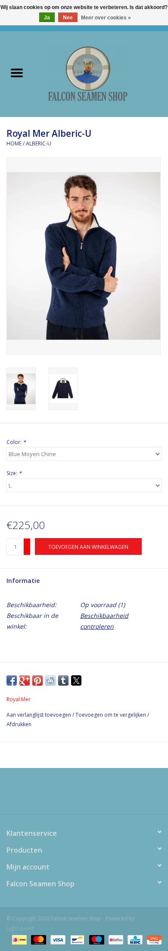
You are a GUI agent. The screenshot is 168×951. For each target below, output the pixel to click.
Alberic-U (38, 143)
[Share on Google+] (24, 680)
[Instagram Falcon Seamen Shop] (92, 794)
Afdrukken (18, 724)
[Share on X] (76, 680)
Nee (68, 18)
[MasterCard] (37, 939)
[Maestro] (96, 939)
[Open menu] (17, 72)
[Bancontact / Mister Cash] (76, 939)
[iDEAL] (18, 939)
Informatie (23, 580)
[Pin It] (37, 680)
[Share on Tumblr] (63, 680)
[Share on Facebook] (11, 680)
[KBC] (133, 939)
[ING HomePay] (153, 939)
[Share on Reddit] (50, 680)
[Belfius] (115, 939)
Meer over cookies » (106, 18)
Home (14, 143)
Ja (47, 18)
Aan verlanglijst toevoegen (39, 714)
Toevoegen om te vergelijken (111, 714)
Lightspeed (20, 928)
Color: (16, 442)
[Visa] (57, 939)
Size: (14, 473)
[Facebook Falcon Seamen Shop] (76, 794)
